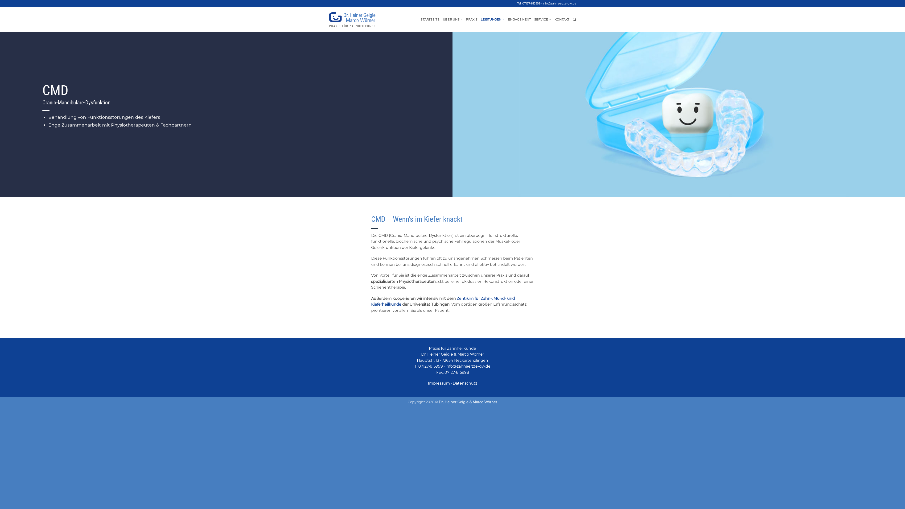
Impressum (439, 383)
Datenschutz (465, 383)
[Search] (574, 19)
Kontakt (562, 19)
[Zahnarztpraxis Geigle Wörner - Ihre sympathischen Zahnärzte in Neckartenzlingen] (352, 19)
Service (541, 19)
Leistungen (491, 19)
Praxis (471, 19)
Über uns (451, 19)
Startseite (430, 19)
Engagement (519, 19)
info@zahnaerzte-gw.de (559, 3)
